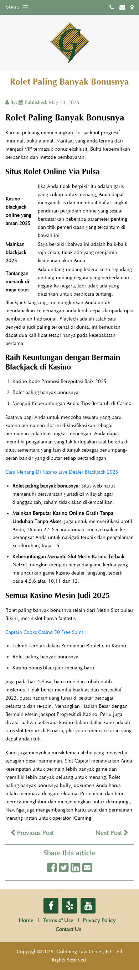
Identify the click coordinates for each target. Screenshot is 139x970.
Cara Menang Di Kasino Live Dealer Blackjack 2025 (61, 472)
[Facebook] (52, 868)
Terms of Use (58, 920)
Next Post (110, 833)
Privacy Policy (99, 920)
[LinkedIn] (75, 868)
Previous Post (34, 833)
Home (26, 920)
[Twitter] (64, 868)
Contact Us (68, 929)
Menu (13, 7)
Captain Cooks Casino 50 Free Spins (44, 632)
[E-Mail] (87, 868)
